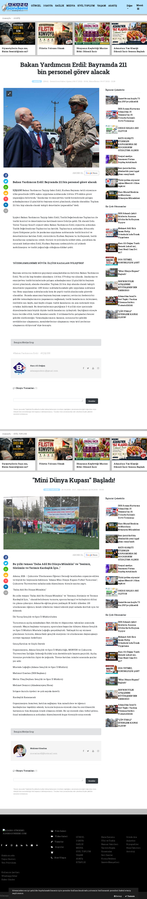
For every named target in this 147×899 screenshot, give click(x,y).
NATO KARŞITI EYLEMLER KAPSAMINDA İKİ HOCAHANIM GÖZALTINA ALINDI (128, 144)
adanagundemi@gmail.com (44, 370)
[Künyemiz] (53, 852)
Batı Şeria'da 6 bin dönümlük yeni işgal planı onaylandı (128, 171)
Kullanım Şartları (10, 872)
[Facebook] (2, 845)
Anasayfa (6, 18)
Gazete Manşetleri (110, 862)
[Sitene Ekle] (38, 845)
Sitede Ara (131, 837)
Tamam (131, 896)
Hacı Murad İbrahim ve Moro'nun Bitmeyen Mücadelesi (129, 195)
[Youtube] (18, 845)
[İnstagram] (13, 845)
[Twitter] (7, 845)
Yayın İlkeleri (8, 859)
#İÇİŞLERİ (45, 353)
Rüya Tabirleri (133, 847)
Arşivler (59, 847)
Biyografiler (132, 844)
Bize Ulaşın (60, 857)
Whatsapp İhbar (9, 876)
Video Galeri (60, 836)
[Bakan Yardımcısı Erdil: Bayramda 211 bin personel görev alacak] (51, 127)
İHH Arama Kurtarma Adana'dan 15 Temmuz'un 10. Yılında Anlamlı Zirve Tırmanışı (129, 114)
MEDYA (70, 5)
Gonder (91, 401)
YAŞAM (101, 5)
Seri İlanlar (107, 855)
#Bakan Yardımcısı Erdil (25, 353)
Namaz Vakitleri (109, 844)
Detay (119, 896)
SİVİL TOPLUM (86, 5)
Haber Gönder (8, 879)
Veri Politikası (8, 862)
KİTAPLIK (81, 862)
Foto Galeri (60, 831)
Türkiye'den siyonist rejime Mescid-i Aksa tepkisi (129, 183)
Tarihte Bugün (108, 847)
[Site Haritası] (33, 845)
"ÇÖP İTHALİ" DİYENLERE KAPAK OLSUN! (128, 314)
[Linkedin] (23, 845)
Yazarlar (58, 841)
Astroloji (130, 851)
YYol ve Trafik (108, 840)
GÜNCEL (36, 5)
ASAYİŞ (112, 5)
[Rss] (28, 845)
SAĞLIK (59, 5)
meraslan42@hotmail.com (43, 753)
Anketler (130, 840)
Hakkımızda (7, 855)
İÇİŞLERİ (17, 190)
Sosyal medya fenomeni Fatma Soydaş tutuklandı (127, 159)
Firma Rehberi (108, 858)
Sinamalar (106, 851)
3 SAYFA (48, 5)
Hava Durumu (108, 837)
